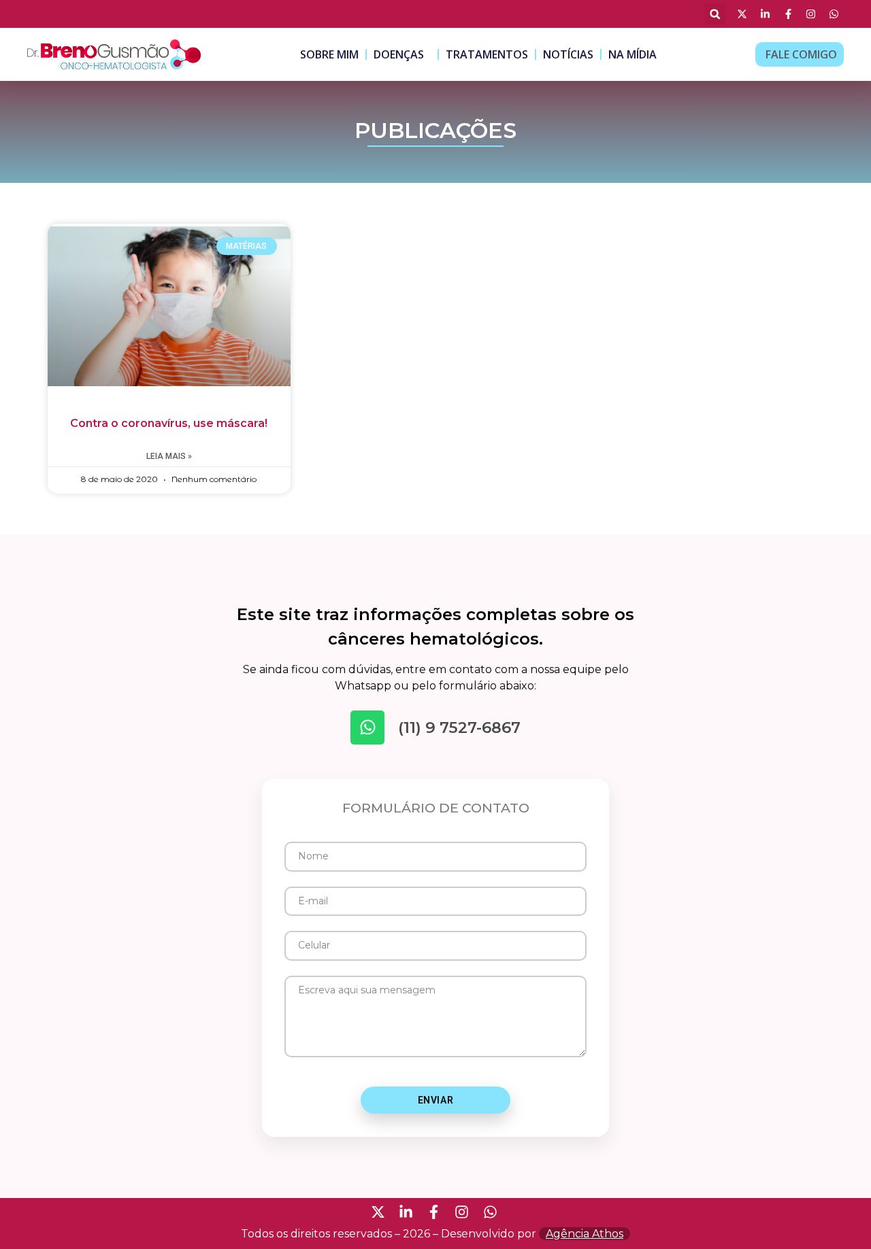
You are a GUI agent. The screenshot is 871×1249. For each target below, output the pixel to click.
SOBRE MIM (329, 54)
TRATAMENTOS (487, 54)
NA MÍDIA (632, 54)
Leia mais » (169, 456)
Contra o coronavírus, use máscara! (168, 423)
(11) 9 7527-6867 (459, 727)
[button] (714, 13)
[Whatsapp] (367, 728)
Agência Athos (584, 1233)
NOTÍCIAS (568, 54)
